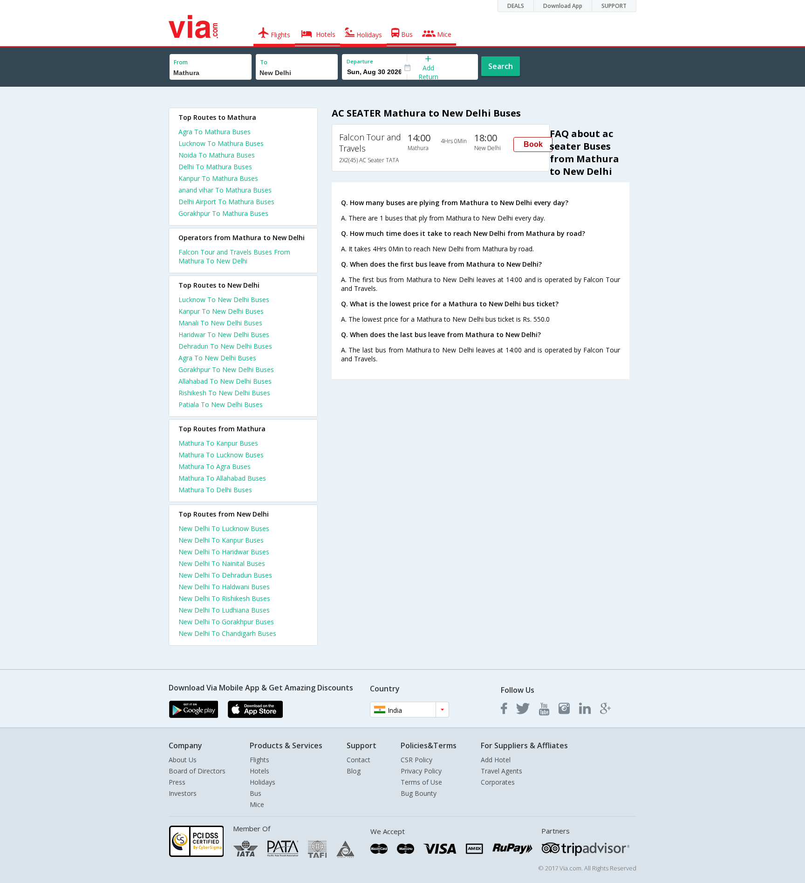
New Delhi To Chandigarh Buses (227, 633)
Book (533, 144)
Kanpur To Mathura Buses (218, 178)
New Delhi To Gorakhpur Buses (226, 621)
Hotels (259, 770)
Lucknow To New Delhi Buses (223, 299)
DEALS (515, 6)
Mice (257, 804)
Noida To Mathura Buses (216, 155)
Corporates (498, 782)
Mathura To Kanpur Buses (218, 443)
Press (177, 782)
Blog (354, 770)
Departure (360, 61)
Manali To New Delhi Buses (220, 322)
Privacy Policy (421, 770)
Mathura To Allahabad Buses (222, 478)
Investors (183, 793)
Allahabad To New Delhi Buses (225, 381)
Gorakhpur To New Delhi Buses (226, 369)
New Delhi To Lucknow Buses (223, 528)
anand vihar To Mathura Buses (225, 190)
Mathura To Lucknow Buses (221, 454)
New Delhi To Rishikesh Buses (224, 598)
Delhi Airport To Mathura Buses (226, 201)
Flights (259, 759)
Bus (255, 793)
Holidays (262, 782)
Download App (562, 6)
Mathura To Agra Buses (214, 466)
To (263, 62)
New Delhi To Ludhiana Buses (224, 610)
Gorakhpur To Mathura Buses (223, 213)
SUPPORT (614, 6)
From (181, 62)
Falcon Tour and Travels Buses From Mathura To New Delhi (234, 256)
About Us (183, 759)
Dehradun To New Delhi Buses (225, 346)
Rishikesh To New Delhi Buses (224, 392)
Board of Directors (197, 770)
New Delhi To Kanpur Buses (221, 540)
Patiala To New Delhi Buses (220, 404)
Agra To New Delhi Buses (217, 357)
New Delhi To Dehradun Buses (225, 575)
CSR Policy (416, 759)
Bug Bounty (419, 793)
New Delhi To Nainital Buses (221, 563)
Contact (358, 759)
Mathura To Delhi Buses (215, 489)
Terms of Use (421, 782)
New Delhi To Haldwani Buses (224, 586)
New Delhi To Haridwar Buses (223, 551)
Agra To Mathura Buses (214, 131)
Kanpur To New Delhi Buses (221, 311)
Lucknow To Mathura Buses (221, 143)
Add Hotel (496, 759)
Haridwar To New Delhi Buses (223, 334)
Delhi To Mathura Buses (215, 166)
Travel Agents (501, 770)
